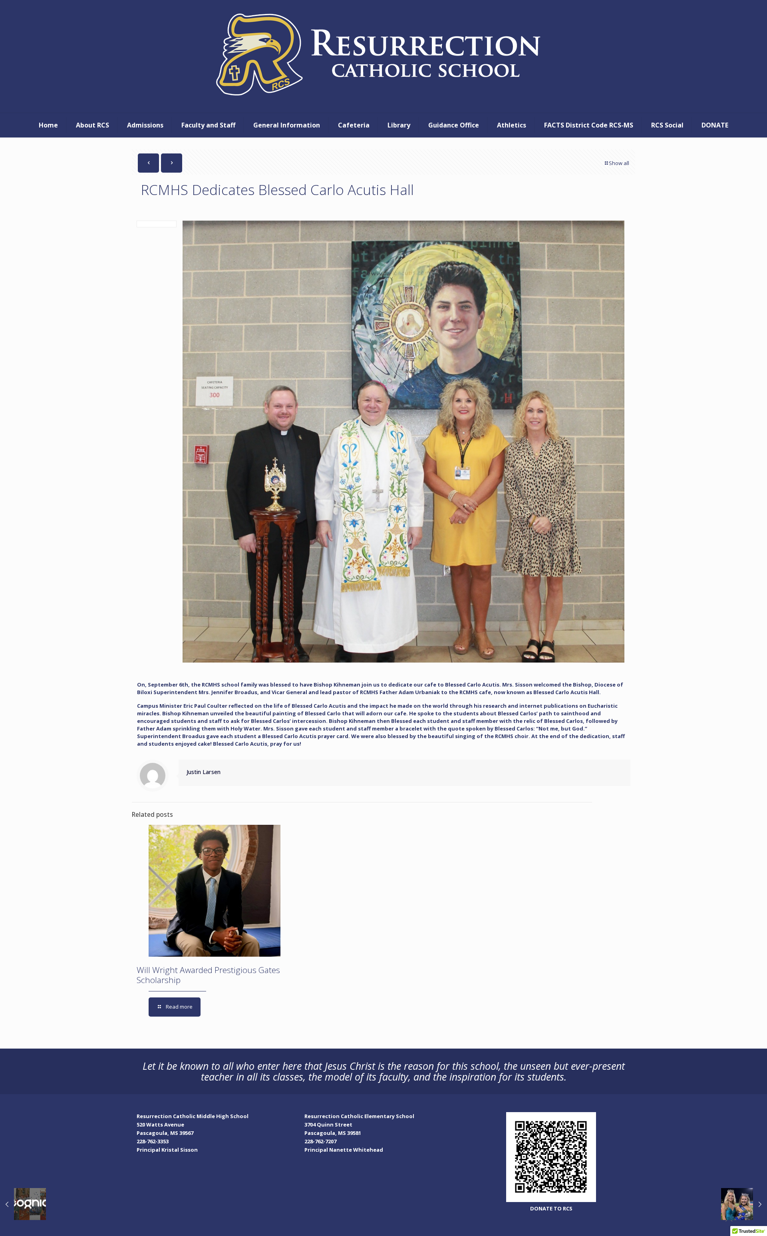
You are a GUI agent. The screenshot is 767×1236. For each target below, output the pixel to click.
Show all (619, 163)
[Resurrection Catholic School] (383, 56)
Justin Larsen (204, 772)
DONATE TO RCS (551, 1208)
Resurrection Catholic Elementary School (359, 1116)
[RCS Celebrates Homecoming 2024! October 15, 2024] (744, 1204)
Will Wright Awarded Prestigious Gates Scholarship (208, 974)
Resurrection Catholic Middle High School (192, 1116)
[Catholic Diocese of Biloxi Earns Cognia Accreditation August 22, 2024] (23, 1204)
